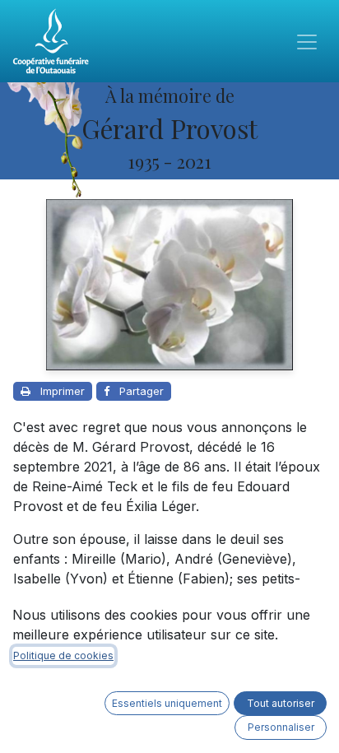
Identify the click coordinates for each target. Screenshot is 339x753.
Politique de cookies (63, 655)
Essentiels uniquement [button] (167, 703)
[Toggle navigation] (307, 41)
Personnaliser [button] (281, 727)
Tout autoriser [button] (280, 703)
